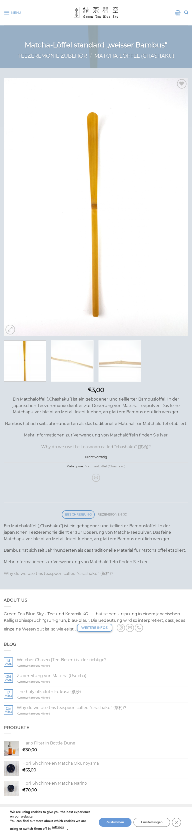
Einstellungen (151, 822)
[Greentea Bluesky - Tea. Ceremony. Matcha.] (96, 12)
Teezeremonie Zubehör (52, 56)
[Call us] (139, 628)
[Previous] (13, 206)
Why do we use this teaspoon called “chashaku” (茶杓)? (96, 446)
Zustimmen (115, 822)
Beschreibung (78, 514)
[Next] (178, 206)
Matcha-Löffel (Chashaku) (134, 56)
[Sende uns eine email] (130, 628)
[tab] (78, 514)
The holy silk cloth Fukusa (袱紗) (49, 691)
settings (58, 827)
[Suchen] (186, 12)
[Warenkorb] (178, 12)
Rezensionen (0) (112, 514)
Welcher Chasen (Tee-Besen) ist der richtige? (61, 659)
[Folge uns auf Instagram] (121, 628)
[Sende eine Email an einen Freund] (96, 478)
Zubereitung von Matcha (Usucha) (51, 675)
